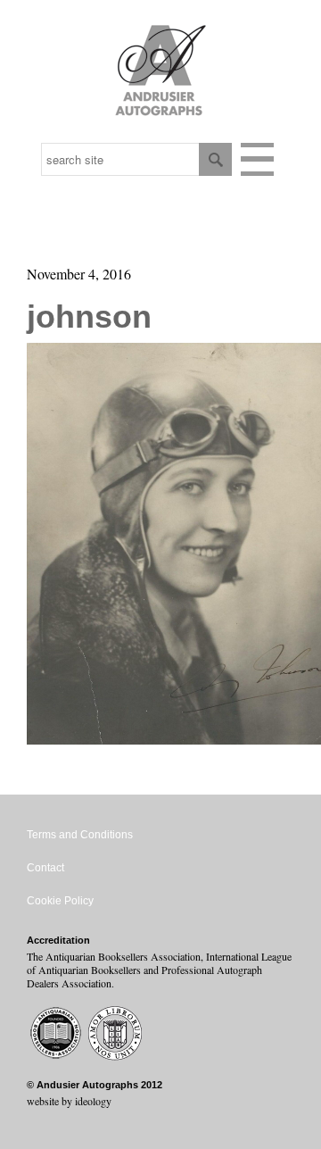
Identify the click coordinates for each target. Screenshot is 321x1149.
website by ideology (69, 1101)
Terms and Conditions (80, 834)
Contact (45, 868)
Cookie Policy (60, 901)
